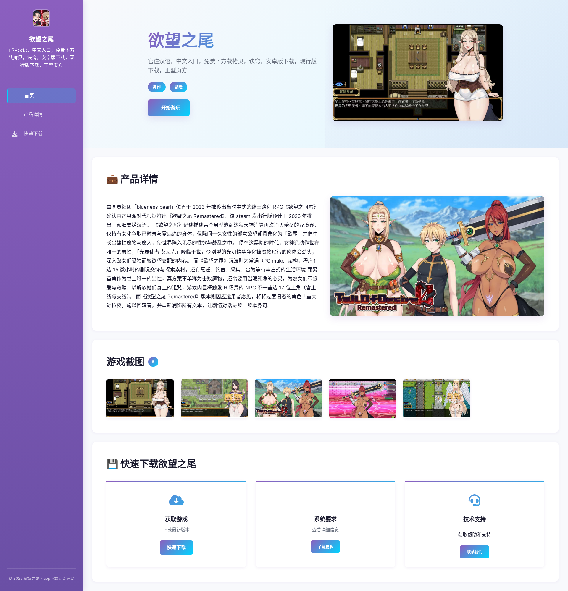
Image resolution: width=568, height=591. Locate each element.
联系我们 (474, 552)
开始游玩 (170, 108)
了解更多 (325, 547)
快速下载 (176, 547)
